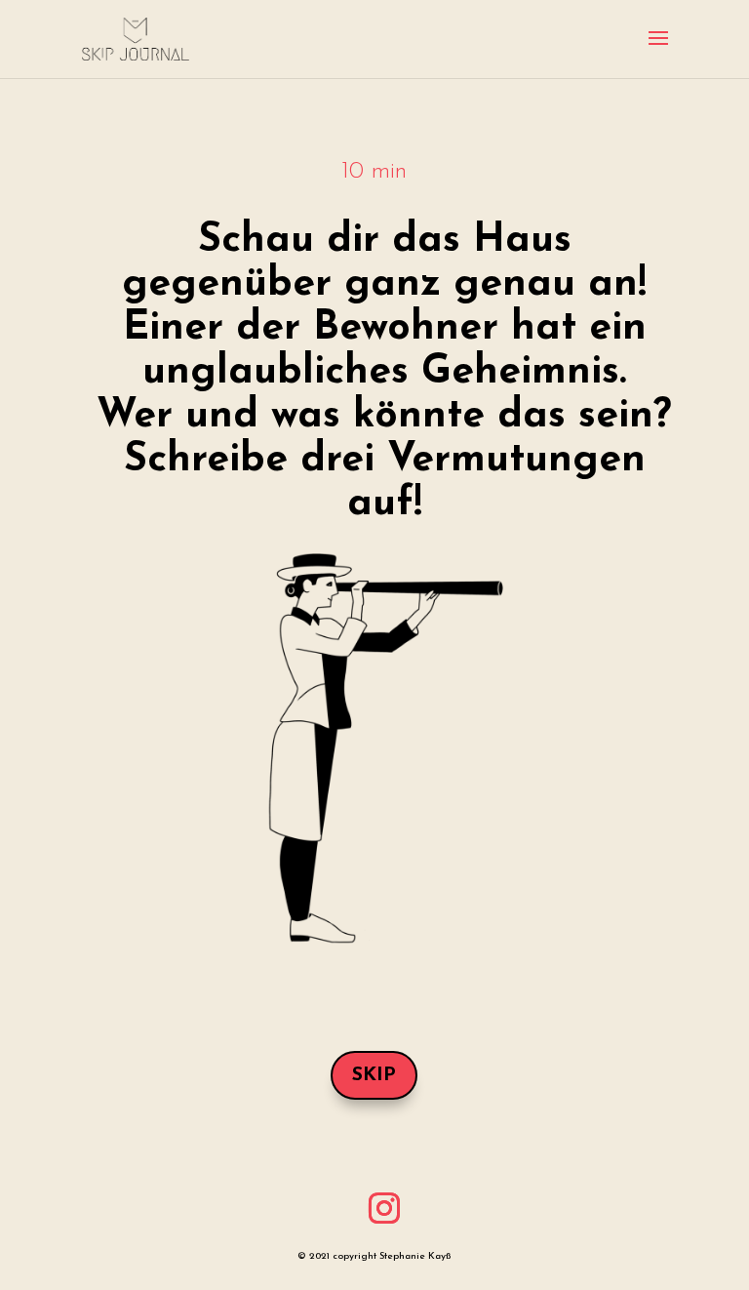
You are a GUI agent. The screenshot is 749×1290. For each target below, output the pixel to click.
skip (374, 1075)
